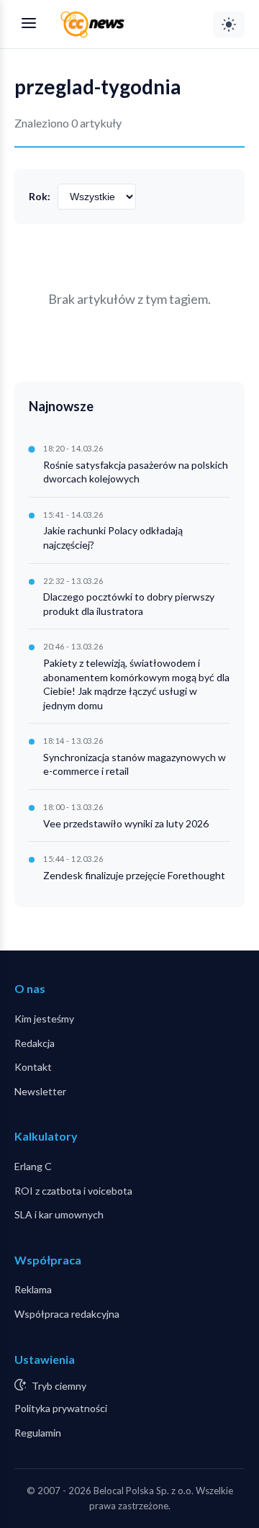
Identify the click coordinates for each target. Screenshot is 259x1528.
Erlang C (33, 1166)
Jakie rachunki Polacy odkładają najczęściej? (113, 537)
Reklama (33, 1289)
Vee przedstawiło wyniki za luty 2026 (126, 823)
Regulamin (37, 1432)
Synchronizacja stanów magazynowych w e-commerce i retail (134, 764)
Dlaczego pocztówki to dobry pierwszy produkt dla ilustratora (128, 603)
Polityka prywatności (60, 1408)
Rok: (39, 196)
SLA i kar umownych (59, 1214)
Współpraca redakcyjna (66, 1314)
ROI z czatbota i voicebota (73, 1191)
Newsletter (40, 1091)
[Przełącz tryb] (229, 24)
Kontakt (33, 1067)
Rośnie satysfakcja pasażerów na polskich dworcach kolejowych (135, 472)
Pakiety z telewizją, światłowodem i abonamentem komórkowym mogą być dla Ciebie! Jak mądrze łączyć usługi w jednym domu (136, 684)
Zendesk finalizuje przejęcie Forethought (134, 875)
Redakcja (34, 1043)
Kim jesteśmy (44, 1018)
